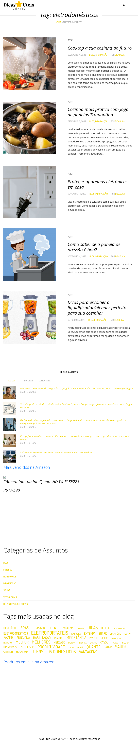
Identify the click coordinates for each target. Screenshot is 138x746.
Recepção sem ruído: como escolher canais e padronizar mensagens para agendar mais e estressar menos (74, 437)
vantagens (88, 652)
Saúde (6, 590)
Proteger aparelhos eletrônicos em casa (98, 184)
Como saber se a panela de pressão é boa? (94, 247)
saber (108, 647)
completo (68, 628)
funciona (23, 637)
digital (106, 628)
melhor (22, 642)
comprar (80, 629)
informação (101, 54)
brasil (25, 628)
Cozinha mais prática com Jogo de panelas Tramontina (98, 112)
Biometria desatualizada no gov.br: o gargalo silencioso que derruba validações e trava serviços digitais (77, 388)
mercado (59, 642)
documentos (119, 629)
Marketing (7, 643)
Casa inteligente (47, 628)
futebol (7, 569)
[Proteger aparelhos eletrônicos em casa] (29, 192)
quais (80, 647)
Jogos (104, 638)
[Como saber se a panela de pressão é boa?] (29, 254)
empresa (76, 633)
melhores (41, 642)
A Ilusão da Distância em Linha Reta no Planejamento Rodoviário (56, 452)
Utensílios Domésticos (15, 604)
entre (103, 633)
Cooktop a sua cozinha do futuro (100, 48)
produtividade (51, 647)
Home (58, 22)
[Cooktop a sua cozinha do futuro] (29, 63)
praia (115, 642)
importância (76, 637)
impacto (58, 638)
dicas (92, 627)
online (93, 642)
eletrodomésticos (15, 633)
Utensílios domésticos (53, 651)
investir (94, 638)
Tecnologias (10, 597)
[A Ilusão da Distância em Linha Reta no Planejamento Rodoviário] (9, 456)
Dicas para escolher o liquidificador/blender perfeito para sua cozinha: (97, 307)
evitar (128, 633)
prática (71, 648)
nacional (83, 643)
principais (10, 647)
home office (9, 576)
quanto (94, 647)
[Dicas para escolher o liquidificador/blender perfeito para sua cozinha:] (29, 317)
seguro (8, 652)
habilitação (42, 637)
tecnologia (22, 652)
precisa (125, 642)
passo (104, 642)
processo (27, 647)
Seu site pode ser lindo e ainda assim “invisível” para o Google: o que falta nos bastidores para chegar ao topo (76, 405)
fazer (8, 637)
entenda (89, 633)
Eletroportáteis (49, 632)
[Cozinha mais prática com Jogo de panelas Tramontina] (29, 128)
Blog (91, 54)
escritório (115, 633)
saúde (121, 647)
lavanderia (116, 638)
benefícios (10, 628)
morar (71, 642)
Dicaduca (120, 54)
